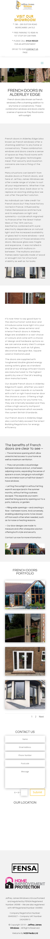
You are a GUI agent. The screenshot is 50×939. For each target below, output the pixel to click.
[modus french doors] (25, 641)
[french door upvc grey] (25, 708)
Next (41, 716)
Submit (37, 792)
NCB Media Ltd (31, 933)
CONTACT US (32, 49)
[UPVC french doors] (25, 608)
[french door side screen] (25, 675)
